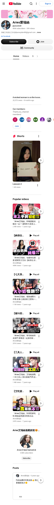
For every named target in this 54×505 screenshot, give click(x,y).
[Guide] (3, 3)
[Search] (31, 3)
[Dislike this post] (25, 497)
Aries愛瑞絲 (17, 263)
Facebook (6, 36)
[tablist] (27, 56)
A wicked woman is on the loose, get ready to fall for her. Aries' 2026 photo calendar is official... (27, 97)
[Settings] (36, 3)
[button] (37, 56)
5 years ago (35, 476)
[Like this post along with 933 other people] (17, 497)
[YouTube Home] (15, 3)
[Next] (40, 160)
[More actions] (38, 136)
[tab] (16, 56)
